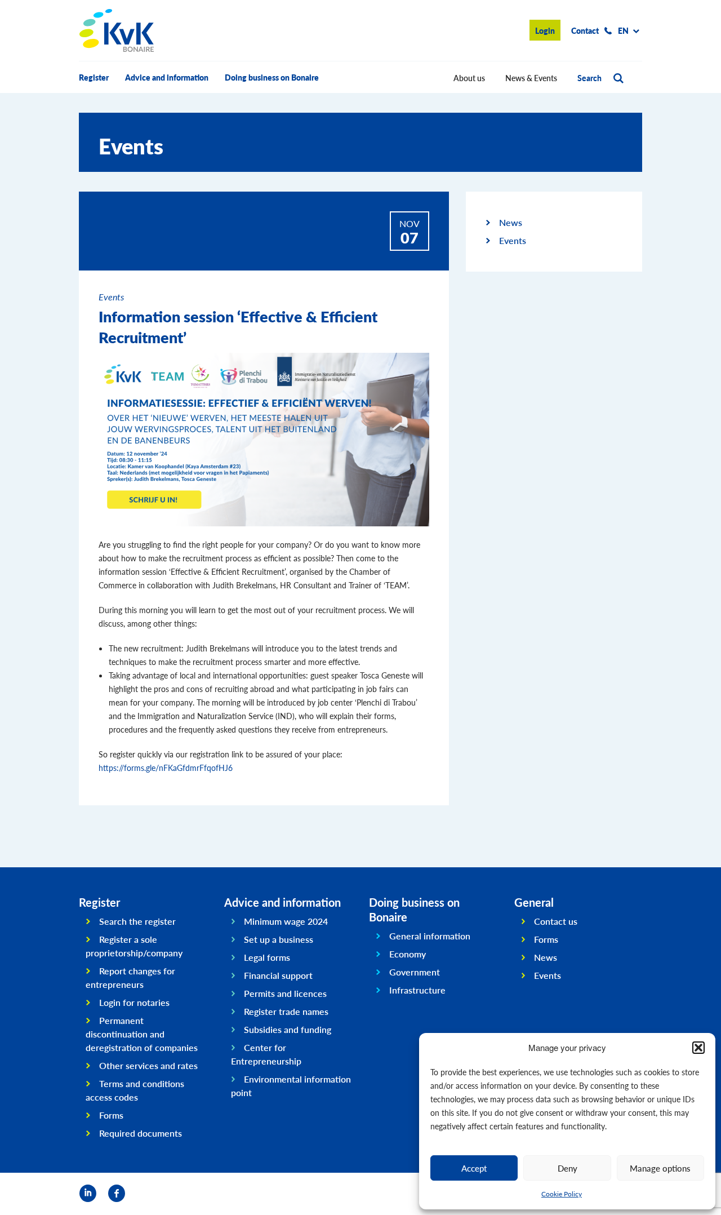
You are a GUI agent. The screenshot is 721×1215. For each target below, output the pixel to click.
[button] (698, 1047)
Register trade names (286, 1011)
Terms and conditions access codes (135, 1090)
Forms (111, 1114)
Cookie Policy (561, 1194)
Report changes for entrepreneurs (130, 977)
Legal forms (267, 957)
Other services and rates (148, 1065)
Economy (407, 953)
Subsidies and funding (287, 1029)
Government (414, 971)
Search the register (137, 921)
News (510, 222)
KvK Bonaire (116, 30)
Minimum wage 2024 (286, 921)
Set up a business (278, 939)
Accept (474, 1168)
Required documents (140, 1133)
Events (512, 240)
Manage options (660, 1168)
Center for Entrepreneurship (266, 1054)
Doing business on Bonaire (272, 77)
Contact (585, 30)
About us (469, 77)
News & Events (531, 77)
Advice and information (166, 77)
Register (94, 77)
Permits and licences (285, 993)
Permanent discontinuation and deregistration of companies (142, 1034)
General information (429, 935)
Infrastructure (417, 989)
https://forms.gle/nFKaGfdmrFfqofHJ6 (167, 767)
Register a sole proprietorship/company (134, 946)
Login (545, 30)
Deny (567, 1168)
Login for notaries (134, 1002)
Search (589, 77)
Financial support (278, 975)
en (623, 30)
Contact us (555, 921)
